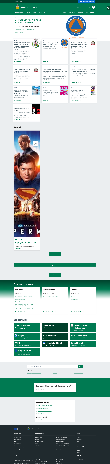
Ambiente (37, 439)
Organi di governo (17, 437)
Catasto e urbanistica (39, 447)
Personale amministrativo (19, 447)
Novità (28, 12)
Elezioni (64, 12)
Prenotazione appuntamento (41, 461)
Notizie (78, 437)
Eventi (78, 452)
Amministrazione (19, 12)
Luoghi (78, 450)
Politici (15, 445)
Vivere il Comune (43, 12)
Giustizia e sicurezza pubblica (62, 437)
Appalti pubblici (38, 443)
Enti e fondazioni (17, 443)
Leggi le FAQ (37, 459)
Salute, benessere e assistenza (62, 443)
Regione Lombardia (18, 1)
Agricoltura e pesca (39, 437)
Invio (80, 366)
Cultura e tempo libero (39, 450)
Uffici (15, 441)
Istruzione (80, 12)
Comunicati (79, 439)
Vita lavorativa (59, 450)
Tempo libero (72, 12)
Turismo (57, 447)
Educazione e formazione (40, 452)
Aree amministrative (18, 439)
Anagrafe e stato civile (39, 441)
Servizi (34, 12)
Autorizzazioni (38, 445)
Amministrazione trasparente (62, 459)
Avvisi (78, 441)
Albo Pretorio (58, 461)
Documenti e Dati (17, 450)
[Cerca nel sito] (93, 7)
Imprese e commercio (60, 439)
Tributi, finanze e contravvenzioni (63, 445)
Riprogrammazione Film (25, 242)
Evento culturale (19, 239)
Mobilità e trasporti (60, 441)
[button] (108, 8)
